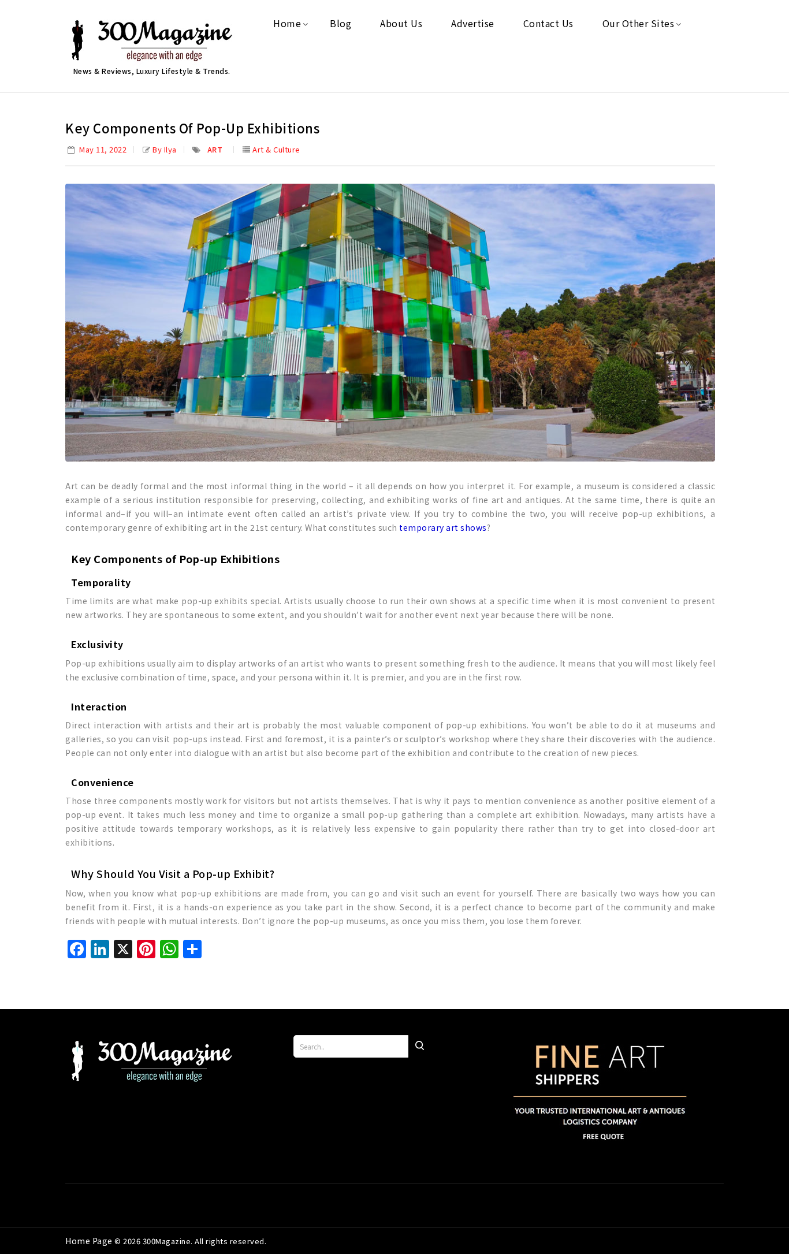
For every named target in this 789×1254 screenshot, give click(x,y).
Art (215, 149)
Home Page (89, 1240)
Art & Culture (276, 149)
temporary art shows (443, 527)
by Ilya (164, 149)
